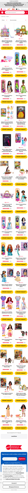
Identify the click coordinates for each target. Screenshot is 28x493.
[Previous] (3, 4)
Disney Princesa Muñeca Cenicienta (7, 232)
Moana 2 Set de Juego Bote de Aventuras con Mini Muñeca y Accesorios (7, 177)
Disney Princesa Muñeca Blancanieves (21, 232)
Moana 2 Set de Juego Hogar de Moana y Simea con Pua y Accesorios (21, 394)
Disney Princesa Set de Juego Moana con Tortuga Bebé (21, 421)
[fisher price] (13, 9)
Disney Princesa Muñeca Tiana (21, 96)
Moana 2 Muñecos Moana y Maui (21, 340)
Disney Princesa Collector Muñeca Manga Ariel (21, 259)
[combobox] (15, 12)
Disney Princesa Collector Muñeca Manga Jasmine (7, 285)
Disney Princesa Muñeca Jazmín (21, 205)
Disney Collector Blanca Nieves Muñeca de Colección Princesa (21, 123)
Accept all (14, 483)
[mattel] (1, 9)
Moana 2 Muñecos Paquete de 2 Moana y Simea (7, 394)
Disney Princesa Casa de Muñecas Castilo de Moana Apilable (21, 41)
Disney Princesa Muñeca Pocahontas (7, 96)
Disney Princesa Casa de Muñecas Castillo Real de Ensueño (7, 41)
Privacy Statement (20, 472)
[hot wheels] (9, 9)
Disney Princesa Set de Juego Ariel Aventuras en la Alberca (7, 69)
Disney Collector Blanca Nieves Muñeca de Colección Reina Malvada (7, 150)
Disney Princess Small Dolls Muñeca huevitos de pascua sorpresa (7, 123)
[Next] (25, 4)
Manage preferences (14, 486)
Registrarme (22, 458)
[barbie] (4, 9)
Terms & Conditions (8, 475)
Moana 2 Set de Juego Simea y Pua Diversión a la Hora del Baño (21, 177)
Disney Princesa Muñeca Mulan (21, 69)
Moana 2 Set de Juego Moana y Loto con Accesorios (21, 366)
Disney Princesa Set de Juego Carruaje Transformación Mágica (7, 205)
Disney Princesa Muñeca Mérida (7, 259)
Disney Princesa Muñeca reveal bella (7, 340)
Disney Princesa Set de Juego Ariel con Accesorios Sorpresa (21, 150)
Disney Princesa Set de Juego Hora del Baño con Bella (7, 421)
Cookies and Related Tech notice (12, 479)
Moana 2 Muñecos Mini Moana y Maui (7, 366)
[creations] (17, 9)
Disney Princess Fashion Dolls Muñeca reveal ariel (7, 312)
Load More (14, 436)
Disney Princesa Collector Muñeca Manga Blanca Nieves (21, 285)
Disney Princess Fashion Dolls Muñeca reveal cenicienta (21, 313)
